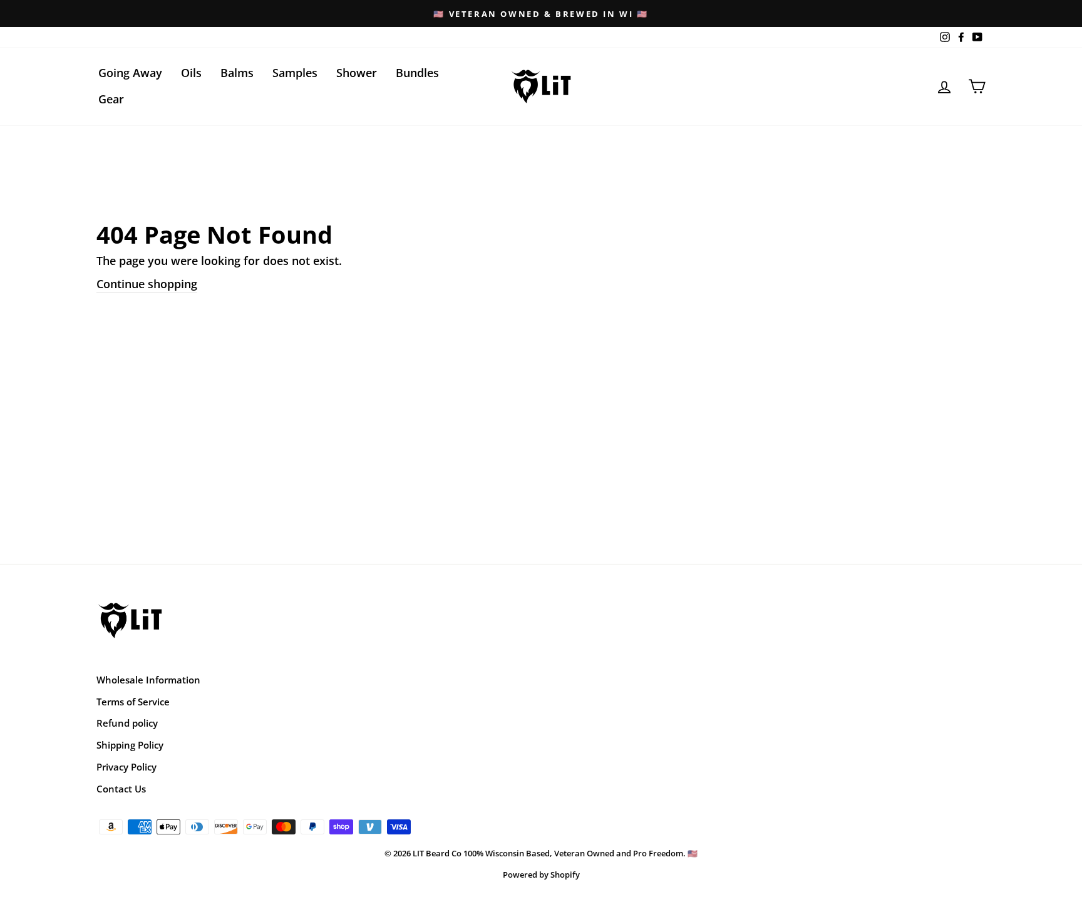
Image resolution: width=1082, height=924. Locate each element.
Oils (191, 72)
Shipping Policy (129, 745)
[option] (541, 13)
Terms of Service (133, 701)
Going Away (130, 72)
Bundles (417, 72)
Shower (356, 72)
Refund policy (127, 723)
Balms (237, 72)
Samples (294, 72)
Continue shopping (146, 283)
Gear (111, 98)
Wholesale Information (148, 679)
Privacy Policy (126, 766)
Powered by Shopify (541, 874)
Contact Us (121, 788)
